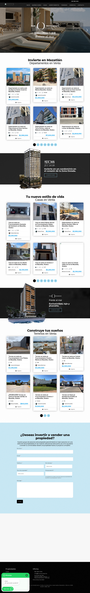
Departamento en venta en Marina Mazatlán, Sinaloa (43, 89)
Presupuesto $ (49, 470)
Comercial (72, 5)
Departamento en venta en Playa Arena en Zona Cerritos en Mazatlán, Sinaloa (71, 89)
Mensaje (19, 480)
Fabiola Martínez (15, 233)
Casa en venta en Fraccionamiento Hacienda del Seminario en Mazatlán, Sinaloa (17, 225)
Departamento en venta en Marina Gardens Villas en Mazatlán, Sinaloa (70, 224)
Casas (45, 5)
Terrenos (64, 5)
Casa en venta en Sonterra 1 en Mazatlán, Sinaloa (44, 263)
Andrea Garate (67, 133)
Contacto (81, 5)
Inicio (28, 5)
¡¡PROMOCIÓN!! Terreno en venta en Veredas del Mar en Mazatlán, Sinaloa (18, 396)
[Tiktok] (84, 1)
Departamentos (54, 5)
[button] (45, 30)
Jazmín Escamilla (15, 96)
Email (19, 455)
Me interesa (48, 463)
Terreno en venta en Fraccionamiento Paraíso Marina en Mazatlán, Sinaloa (44, 358)
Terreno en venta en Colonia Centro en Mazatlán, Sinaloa (71, 357)
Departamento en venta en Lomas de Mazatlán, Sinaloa (71, 127)
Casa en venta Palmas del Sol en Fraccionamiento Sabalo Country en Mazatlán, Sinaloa (44, 224)
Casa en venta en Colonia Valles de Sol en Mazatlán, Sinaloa (70, 264)
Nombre (19, 448)
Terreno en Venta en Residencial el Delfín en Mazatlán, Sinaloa (69, 396)
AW (49, 586)
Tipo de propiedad (22, 470)
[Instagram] (82, 1)
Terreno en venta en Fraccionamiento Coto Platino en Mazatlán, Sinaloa (18, 358)
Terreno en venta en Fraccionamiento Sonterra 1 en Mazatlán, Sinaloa (44, 396)
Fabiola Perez (67, 96)
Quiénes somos (36, 5)
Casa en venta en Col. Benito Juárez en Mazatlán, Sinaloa (18, 263)
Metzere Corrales (66, 271)
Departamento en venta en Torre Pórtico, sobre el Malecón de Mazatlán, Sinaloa (44, 128)
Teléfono (19, 463)
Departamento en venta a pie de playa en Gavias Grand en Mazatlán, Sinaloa (18, 89)
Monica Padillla (14, 403)
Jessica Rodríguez (15, 365)
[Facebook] (80, 1)
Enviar (20, 501)
